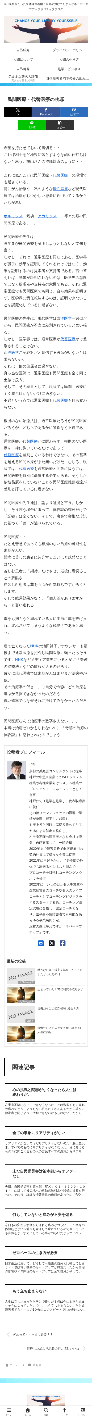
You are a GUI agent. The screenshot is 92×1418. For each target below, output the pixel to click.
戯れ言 (30, 1021)
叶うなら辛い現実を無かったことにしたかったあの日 (60, 972)
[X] (52, 943)
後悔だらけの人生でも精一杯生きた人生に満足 (60, 1030)
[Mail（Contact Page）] (41, 943)
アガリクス (47, 216)
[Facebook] (63, 943)
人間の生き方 (27, 982)
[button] (60, 125)
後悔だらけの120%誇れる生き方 (58, 1008)
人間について (27, 1040)
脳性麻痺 (60, 189)
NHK (34, 646)
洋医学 (66, 318)
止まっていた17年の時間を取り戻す (60, 989)
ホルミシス (13, 216)
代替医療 (60, 175)
